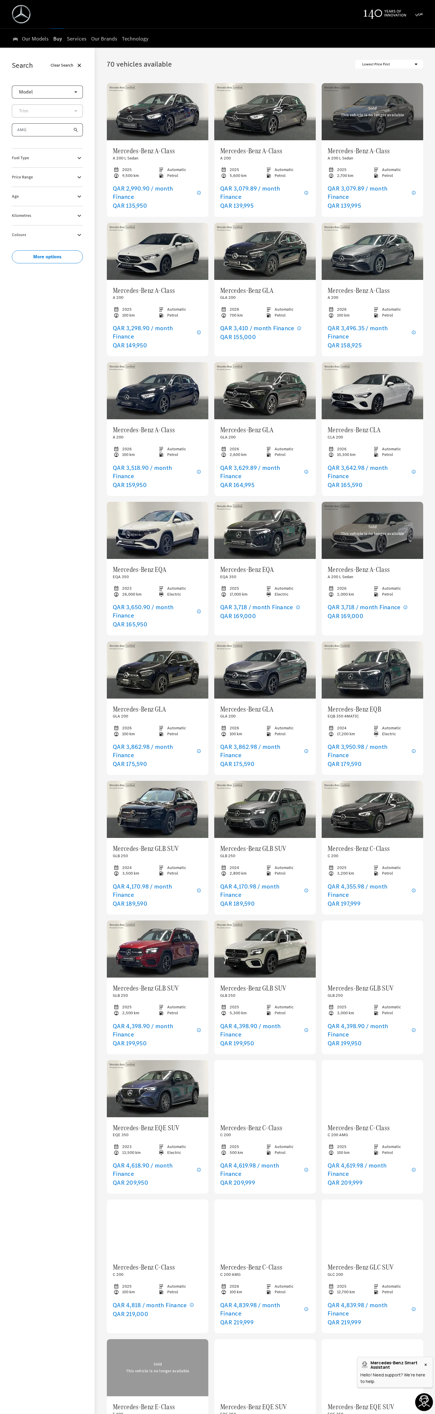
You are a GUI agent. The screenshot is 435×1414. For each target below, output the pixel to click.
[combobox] (47, 92)
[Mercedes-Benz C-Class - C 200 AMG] (372, 1088)
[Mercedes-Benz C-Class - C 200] (372, 809)
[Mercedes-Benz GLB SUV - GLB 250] (157, 809)
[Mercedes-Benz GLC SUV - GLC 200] (372, 1228)
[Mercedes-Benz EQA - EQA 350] (157, 530)
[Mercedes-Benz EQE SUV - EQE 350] (157, 1088)
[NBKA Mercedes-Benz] (21, 14)
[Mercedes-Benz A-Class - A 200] (265, 111)
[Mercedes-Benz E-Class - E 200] (157, 1367)
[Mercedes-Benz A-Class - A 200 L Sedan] (157, 111)
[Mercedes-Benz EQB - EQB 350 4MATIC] (372, 670)
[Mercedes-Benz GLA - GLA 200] (265, 251)
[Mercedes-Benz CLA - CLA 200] (372, 390)
